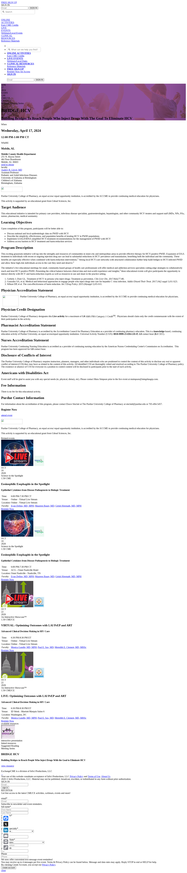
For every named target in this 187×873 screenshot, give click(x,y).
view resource (7, 766)
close (3, 870)
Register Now (7, 509)
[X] (6, 824)
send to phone (7, 164)
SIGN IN (33, 8)
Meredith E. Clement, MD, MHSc (70, 647)
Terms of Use (94, 776)
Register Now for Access (18, 70)
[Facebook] (6, 818)
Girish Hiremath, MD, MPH (68, 506)
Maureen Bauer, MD (44, 506)
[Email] (6, 836)
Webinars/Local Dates (17, 59)
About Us (105, 776)
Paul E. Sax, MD (46, 647)
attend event (6, 415)
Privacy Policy (76, 776)
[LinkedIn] (6, 830)
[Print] (6, 842)
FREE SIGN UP (9, 2)
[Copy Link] (6, 847)
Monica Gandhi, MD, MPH (24, 647)
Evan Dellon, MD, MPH (22, 506)
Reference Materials (20, 65)
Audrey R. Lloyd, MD (11, 170)
